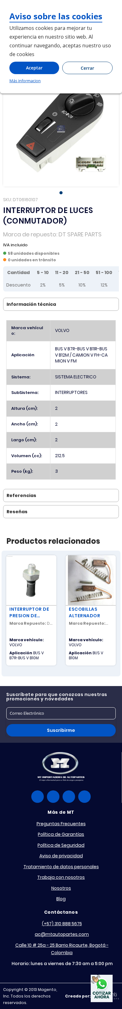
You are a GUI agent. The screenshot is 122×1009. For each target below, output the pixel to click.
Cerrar (87, 68)
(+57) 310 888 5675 (62, 924)
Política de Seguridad (61, 845)
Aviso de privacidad (61, 856)
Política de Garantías (61, 834)
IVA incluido (15, 245)
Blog (61, 899)
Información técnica (31, 304)
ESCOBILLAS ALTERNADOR (84, 612)
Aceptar (34, 68)
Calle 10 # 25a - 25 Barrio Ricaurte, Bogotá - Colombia (62, 949)
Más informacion (25, 80)
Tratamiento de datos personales (61, 867)
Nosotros (61, 888)
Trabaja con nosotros (61, 877)
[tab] (61, 304)
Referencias (21, 495)
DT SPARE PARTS (80, 234)
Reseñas (17, 512)
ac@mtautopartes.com (62, 934)
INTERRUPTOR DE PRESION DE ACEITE (29, 612)
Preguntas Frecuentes (61, 824)
